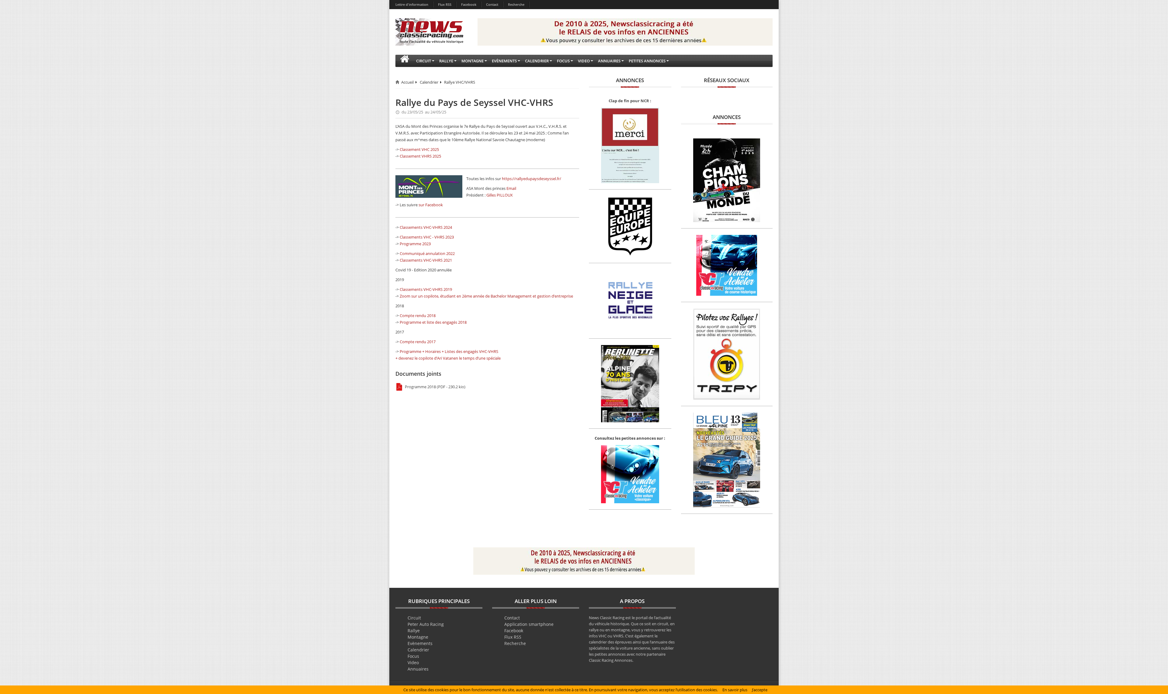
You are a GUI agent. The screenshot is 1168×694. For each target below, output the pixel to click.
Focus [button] (563, 61)
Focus (413, 656)
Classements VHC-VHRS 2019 (426, 289)
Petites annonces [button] (647, 61)
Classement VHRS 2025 (420, 156)
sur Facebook (431, 205)
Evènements (420, 643)
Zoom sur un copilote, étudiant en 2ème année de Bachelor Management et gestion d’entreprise (486, 296)
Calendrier (429, 82)
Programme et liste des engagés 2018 (433, 322)
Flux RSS (444, 4)
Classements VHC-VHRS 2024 (426, 227)
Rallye (414, 630)
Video (413, 662)
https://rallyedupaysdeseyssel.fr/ (531, 178)
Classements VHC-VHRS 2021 (426, 260)
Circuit (414, 618)
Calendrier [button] (537, 61)
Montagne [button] (472, 61)
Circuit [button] (423, 61)
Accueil (407, 82)
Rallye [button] (446, 61)
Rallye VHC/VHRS (459, 82)
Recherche (516, 4)
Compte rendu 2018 (418, 315)
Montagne (418, 637)
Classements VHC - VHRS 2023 (427, 237)
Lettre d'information (411, 4)
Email (511, 188)
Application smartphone (529, 624)
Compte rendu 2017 (418, 341)
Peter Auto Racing (426, 624)
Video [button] (584, 61)
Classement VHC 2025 (419, 149)
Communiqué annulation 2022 (427, 253)
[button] (404, 61)
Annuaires (418, 669)
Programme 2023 (415, 243)
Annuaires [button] (609, 61)
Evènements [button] (504, 61)
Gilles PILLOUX (499, 195)
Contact (492, 4)
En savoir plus (734, 689)
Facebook (468, 4)
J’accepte (759, 689)
